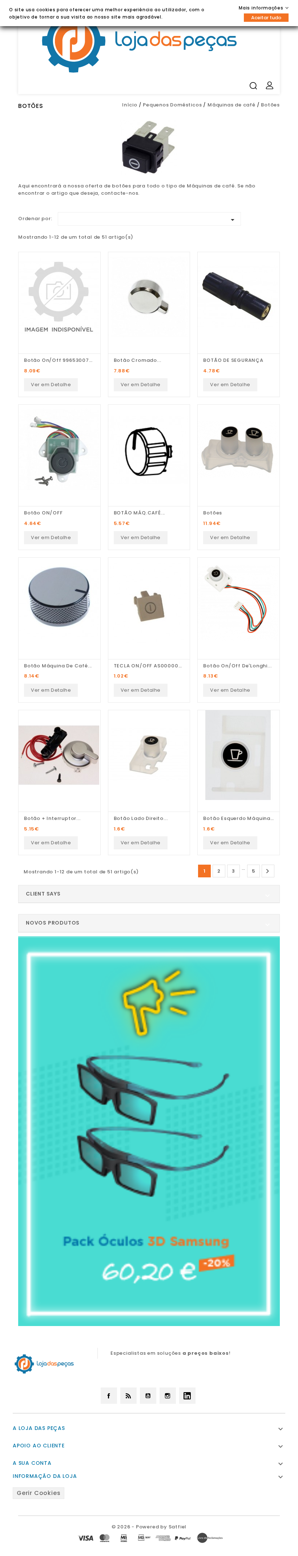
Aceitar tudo (266, 17)
